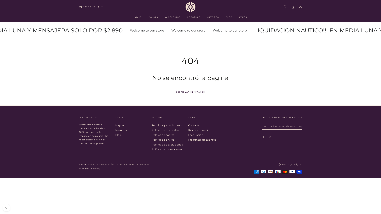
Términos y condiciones (167, 125)
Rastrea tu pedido (199, 130)
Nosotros (121, 130)
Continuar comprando (190, 92)
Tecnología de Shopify (89, 168)
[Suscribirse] (300, 126)
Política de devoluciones (167, 144)
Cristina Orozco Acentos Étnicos (102, 164)
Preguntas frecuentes (202, 139)
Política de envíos (163, 139)
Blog (118, 135)
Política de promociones (167, 149)
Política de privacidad (165, 130)
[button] (285, 7)
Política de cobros (163, 135)
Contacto (194, 125)
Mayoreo (120, 125)
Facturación (195, 135)
